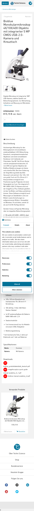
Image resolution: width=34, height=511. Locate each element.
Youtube (6, 491)
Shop (17, 460)
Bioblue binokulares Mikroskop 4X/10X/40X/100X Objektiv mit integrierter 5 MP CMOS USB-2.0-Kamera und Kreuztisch (14, 422)
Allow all (17, 284)
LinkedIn (27, 484)
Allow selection (17, 289)
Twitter (17, 491)
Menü (6, 3)
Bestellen (22, 431)
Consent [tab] (6, 225)
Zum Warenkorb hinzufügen (15, 125)
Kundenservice (17, 466)
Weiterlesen (8, 105)
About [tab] (28, 225)
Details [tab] (17, 225)
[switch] (29, 263)
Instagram (17, 484)
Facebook (6, 484)
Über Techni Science (17, 453)
